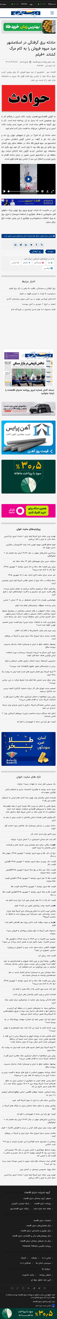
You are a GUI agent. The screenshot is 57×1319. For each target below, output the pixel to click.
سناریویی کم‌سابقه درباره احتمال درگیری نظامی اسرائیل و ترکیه (30, 661)
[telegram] (20, 245)
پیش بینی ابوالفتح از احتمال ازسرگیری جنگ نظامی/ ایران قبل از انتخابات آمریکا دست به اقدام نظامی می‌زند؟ (30, 698)
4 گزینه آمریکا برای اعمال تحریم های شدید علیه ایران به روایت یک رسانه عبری (28, 1049)
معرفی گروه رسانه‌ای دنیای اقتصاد (37, 1198)
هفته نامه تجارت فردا (42, 1208)
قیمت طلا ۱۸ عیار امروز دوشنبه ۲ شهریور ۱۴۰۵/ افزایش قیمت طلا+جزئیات (30, 880)
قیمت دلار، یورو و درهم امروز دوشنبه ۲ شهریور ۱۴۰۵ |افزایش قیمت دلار (30, 863)
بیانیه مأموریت (28, 1275)
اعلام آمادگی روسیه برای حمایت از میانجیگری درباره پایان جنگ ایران (30, 1001)
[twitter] (31, 245)
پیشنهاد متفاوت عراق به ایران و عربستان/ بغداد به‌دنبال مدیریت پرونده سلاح (30, 646)
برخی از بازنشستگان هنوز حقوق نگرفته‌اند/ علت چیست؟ (33, 666)
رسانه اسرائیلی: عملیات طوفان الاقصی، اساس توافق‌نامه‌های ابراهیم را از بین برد (29, 1093)
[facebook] (36, 245)
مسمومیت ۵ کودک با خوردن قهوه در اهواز (38, 293)
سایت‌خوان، (43, 236)
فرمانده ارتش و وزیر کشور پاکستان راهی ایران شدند (34, 994)
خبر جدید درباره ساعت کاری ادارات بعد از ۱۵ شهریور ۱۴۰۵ (32, 575)
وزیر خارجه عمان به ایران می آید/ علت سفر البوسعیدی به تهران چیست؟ (30, 1029)
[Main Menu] (52, 13)
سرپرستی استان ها (43, 1263)
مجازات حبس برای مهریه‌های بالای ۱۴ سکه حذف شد (34, 561)
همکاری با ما (25, 1263)
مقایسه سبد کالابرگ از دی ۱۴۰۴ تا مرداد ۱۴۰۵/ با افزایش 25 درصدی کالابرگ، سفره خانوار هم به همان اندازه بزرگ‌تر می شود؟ (29, 940)
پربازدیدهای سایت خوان (28, 529)
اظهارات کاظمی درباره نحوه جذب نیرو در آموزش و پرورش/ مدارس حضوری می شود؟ (31, 949)
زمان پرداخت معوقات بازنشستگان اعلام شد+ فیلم (35, 605)
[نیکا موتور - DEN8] (28, 408)
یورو (21, 4)
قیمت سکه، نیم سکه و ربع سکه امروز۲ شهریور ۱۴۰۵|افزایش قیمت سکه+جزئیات (31, 871)
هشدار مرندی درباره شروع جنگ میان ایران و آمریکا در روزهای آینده (30, 637)
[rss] (28, 1288)
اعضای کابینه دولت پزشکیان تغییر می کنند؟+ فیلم (35, 905)
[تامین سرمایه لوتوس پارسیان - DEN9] (28, 477)
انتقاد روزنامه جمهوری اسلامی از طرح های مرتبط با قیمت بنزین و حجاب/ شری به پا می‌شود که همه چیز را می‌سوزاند (29, 1074)
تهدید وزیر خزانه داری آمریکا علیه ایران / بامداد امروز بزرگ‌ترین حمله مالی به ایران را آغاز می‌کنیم (30, 538)
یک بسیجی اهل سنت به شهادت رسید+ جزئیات (36, 784)
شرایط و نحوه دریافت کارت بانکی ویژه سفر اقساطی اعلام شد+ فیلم (30, 924)
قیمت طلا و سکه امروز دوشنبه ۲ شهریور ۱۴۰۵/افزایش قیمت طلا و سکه (29, 893)
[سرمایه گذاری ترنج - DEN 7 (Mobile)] (28, 27)
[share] (23, 1288)
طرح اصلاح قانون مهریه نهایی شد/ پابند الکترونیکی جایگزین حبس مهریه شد (31, 546)
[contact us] (17, 1288)
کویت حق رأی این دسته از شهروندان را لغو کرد (36, 721)
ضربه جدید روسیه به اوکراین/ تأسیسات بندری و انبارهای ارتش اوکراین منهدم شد (30, 791)
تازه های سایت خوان (29, 777)
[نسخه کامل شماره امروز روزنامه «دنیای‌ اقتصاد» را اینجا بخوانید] (28, 368)
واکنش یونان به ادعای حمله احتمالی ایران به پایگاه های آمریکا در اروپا (29, 1107)
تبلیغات (34, 1258)
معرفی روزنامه (45, 1275)
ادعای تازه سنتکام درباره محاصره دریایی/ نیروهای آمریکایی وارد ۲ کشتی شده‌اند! (29, 715)
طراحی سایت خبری (45, 1306)
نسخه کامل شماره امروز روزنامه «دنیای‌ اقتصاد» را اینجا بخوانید (29, 392)
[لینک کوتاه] (41, 245)
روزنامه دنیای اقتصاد (42, 1203)
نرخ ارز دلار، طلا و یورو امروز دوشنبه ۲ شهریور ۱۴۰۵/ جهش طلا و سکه (29, 855)
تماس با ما (46, 1258)
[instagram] (45, 1288)
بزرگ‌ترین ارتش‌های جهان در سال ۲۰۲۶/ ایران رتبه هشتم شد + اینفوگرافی (30, 554)
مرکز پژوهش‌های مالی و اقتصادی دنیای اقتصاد (31, 1235)
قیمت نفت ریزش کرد (47, 955)
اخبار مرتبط (28, 281)
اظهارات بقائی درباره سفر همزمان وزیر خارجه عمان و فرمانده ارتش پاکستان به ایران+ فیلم (31, 846)
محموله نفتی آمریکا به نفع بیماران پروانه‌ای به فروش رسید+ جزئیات (31, 932)
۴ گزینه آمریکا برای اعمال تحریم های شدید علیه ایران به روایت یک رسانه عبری (28, 673)
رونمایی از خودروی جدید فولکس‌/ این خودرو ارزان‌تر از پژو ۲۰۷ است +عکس (29, 1143)
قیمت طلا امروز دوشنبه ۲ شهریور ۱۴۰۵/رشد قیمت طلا (33, 886)
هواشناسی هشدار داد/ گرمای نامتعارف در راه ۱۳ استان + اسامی (29, 600)
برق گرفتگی (36, 251)
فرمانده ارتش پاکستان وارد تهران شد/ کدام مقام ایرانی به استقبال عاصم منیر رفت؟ (29, 799)
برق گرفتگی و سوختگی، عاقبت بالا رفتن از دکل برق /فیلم (32, 288)
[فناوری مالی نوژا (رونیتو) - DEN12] (28, 749)
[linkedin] (26, 245)
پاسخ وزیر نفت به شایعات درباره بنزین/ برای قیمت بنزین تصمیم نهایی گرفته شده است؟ (29, 624)
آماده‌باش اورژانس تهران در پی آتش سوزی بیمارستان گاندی (31, 299)
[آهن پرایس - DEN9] (28, 437)
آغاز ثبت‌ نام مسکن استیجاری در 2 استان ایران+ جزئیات (33, 839)
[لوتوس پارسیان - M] (28, 1313)
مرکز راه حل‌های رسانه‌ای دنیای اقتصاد (35, 1241)
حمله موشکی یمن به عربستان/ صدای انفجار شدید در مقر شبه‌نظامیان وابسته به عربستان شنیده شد (32, 974)
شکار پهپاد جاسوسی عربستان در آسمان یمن (38, 1169)
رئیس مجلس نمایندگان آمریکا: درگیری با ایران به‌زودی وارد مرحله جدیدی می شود (29, 707)
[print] (15, 245)
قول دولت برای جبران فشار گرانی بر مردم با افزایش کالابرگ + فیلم (28, 1127)
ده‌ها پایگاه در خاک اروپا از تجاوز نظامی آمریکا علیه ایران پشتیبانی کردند (29, 582)
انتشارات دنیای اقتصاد (42, 1220)
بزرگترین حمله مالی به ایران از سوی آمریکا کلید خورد (34, 1100)
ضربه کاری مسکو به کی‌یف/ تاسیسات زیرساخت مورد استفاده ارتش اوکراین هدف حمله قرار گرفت (31, 654)
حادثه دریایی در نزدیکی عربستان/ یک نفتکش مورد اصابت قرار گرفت (30, 827)
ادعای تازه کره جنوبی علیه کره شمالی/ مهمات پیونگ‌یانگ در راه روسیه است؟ (30, 1021)
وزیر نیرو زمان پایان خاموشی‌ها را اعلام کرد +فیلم (35, 630)
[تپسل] (2, 200)
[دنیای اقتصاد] (25, 13)
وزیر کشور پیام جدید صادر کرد (43, 834)
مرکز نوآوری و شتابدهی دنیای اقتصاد (36, 1230)
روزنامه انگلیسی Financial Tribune (37, 1246)
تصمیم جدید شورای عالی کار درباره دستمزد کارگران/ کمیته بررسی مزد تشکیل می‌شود (29, 690)
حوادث (50, 251)
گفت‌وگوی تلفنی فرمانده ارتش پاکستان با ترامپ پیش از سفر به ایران (29, 819)
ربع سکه (51, 4)
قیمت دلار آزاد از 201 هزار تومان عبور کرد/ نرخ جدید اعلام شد (31, 900)
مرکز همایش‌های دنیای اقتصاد (38, 1225)
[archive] (12, 1288)
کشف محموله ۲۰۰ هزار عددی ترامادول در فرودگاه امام (33, 309)
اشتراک (23, 1258)
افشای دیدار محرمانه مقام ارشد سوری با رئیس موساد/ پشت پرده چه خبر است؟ (29, 1163)
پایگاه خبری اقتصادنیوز (19, 1208)
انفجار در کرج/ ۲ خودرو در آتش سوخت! (39, 304)
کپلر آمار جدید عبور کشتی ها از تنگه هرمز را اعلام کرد (34, 989)
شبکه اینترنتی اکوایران (20, 1203)
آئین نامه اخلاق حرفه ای (41, 1280)
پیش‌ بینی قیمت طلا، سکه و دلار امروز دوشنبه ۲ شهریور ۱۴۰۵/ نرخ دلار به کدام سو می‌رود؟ (30, 568)
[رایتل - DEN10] (28, 511)
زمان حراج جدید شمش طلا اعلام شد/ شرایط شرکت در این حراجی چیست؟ (29, 682)
